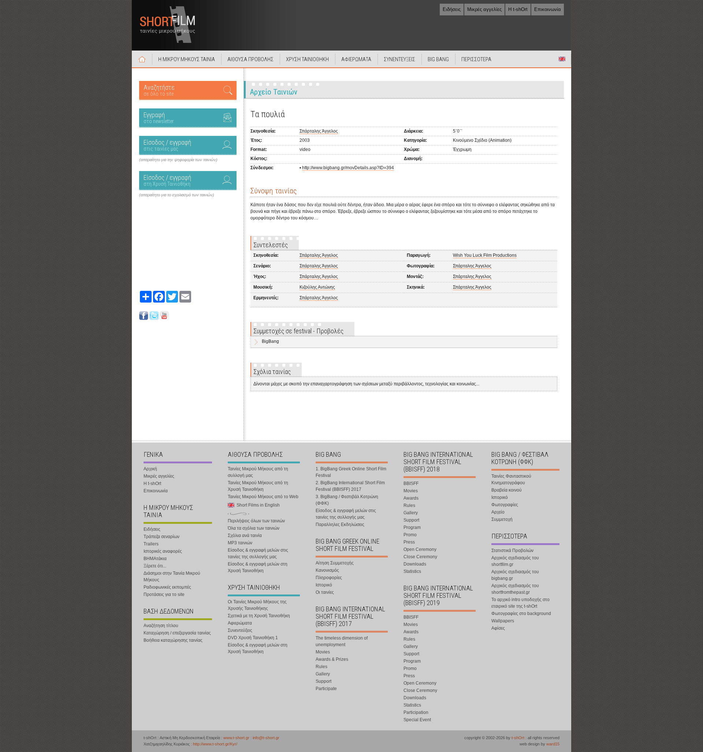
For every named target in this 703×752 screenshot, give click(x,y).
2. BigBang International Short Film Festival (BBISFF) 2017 (350, 486)
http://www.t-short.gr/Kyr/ (215, 744)
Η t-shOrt (518, 9)
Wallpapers (502, 620)
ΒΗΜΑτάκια (155, 558)
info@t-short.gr (266, 738)
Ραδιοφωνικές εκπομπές (167, 587)
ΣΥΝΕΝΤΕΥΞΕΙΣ (399, 59)
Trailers (151, 544)
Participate (326, 688)
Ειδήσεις (452, 9)
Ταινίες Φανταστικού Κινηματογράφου (511, 479)
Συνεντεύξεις (240, 630)
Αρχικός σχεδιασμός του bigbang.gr (515, 575)
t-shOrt (518, 738)
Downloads (414, 564)
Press (409, 542)
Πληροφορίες (329, 577)
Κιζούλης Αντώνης (317, 287)
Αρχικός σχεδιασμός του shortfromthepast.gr (515, 589)
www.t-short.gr (236, 738)
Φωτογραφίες (504, 504)
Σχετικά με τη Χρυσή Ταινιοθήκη (259, 615)
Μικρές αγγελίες (484, 9)
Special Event (417, 719)
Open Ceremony (419, 549)
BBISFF (411, 483)
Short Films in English (562, 59)
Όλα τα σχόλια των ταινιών (253, 528)
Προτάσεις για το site (164, 594)
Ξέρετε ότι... (155, 565)
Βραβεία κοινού (506, 490)
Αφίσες (498, 628)
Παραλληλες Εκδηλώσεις (340, 524)
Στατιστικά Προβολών (512, 550)
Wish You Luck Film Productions (485, 255)
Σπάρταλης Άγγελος (319, 131)
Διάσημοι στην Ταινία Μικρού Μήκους (172, 576)
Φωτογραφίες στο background (521, 613)
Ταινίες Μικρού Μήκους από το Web (263, 496)
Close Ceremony (420, 556)
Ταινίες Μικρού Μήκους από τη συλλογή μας (258, 472)
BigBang (270, 341)
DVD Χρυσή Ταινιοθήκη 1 (253, 637)
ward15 (552, 744)
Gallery (323, 674)
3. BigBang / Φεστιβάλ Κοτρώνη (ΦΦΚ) (347, 500)
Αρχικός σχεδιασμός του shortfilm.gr (515, 561)
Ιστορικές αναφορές (163, 551)
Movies (323, 652)
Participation (415, 712)
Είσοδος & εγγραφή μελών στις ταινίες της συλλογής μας (258, 553)
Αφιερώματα (240, 623)
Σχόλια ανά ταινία (245, 535)
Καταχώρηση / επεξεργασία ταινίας (177, 633)
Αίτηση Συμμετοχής (335, 563)
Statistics (412, 571)
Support (323, 681)
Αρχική (142, 59)
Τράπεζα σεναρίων (161, 536)
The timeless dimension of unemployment (342, 641)
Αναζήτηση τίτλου (161, 625)
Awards (411, 498)
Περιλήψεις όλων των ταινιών (256, 520)
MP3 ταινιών (240, 542)
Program (412, 527)
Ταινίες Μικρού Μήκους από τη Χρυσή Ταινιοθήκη (258, 486)
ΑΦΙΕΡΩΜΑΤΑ (356, 59)
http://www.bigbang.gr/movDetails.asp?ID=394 (348, 167)
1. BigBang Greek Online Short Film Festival (351, 472)
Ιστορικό (324, 585)
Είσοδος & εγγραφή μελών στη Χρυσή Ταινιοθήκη (257, 567)
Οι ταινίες (325, 592)
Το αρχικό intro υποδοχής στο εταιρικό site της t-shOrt (520, 603)
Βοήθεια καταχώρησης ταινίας (173, 640)
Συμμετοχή (502, 519)
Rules (321, 666)
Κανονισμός (327, 570)
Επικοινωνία (547, 9)
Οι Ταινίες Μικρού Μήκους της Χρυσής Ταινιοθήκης (257, 605)
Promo (410, 534)
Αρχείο (498, 512)
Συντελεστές (270, 245)
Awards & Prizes (332, 659)
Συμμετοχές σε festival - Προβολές (298, 331)
